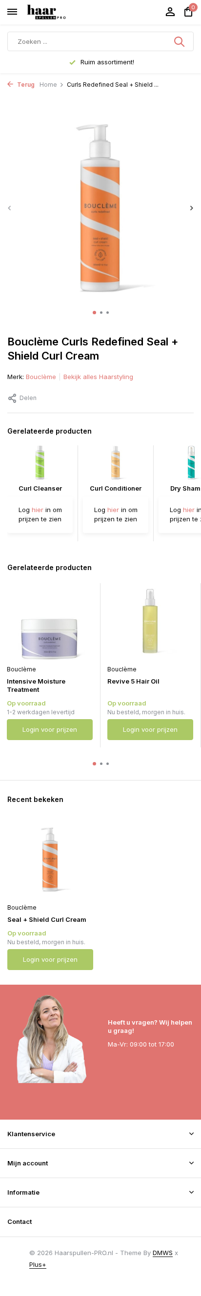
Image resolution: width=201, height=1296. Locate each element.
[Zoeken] (180, 41)
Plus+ (37, 1264)
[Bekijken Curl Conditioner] (116, 464)
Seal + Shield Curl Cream (46, 919)
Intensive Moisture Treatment (36, 685)
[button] (94, 312)
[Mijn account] (170, 12)
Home (48, 84)
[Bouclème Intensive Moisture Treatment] (50, 621)
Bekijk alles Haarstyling (98, 377)
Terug (25, 84)
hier (37, 510)
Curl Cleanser (40, 488)
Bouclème (41, 377)
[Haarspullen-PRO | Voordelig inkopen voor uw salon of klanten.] (58, 12)
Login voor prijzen (49, 729)
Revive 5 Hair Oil (133, 681)
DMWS (163, 1253)
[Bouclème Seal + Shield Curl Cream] (50, 859)
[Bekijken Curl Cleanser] (40, 464)
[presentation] (10, 207)
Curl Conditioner (115, 488)
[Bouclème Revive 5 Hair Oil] (150, 621)
